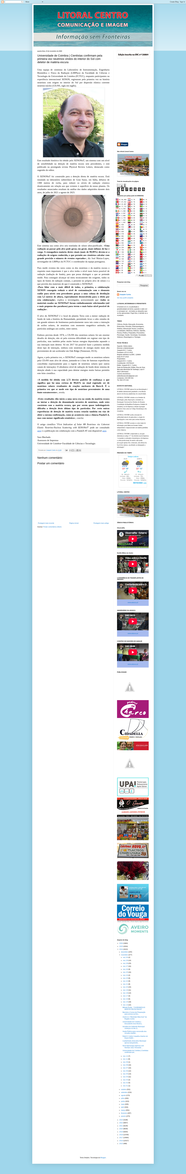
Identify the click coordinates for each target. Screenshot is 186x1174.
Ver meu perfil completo (125, 298)
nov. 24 (125, 975)
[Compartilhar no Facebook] (77, 450)
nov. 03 (125, 1080)
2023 (121, 1120)
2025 (121, 946)
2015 (121, 1143)
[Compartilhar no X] (75, 450)
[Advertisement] (133, 101)
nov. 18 (125, 993)
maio (123, 1104)
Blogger (103, 1158)
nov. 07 (125, 1068)
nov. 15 (125, 1002)
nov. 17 (125, 996)
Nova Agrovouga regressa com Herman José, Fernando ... (133, 1046)
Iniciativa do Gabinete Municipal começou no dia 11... (134, 1027)
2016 (121, 1141)
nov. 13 (125, 1005)
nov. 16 (125, 999)
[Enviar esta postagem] (66, 450)
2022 (121, 1123)
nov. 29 (125, 960)
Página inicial (74, 523)
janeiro (123, 1116)
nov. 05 (125, 1074)
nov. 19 (125, 990)
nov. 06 (125, 1071)
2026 (121, 943)
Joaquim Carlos (125, 294)
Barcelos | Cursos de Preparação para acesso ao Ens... (134, 1013)
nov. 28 (125, 963)
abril (123, 1107)
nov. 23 (125, 978)
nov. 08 (125, 1065)
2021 (121, 1126)
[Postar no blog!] (72, 450)
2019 (121, 1132)
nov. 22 (125, 981)
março (123, 1110)
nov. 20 (125, 987)
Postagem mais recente (46, 523)
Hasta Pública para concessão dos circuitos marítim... (135, 1032)
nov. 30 (125, 957)
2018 (121, 1135)
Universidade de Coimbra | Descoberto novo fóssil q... (133, 1022)
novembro (124, 955)
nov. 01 (125, 1086)
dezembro (124, 952)
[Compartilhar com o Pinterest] (80, 450)
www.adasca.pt (133, 602)
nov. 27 (125, 966)
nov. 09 (125, 1062)
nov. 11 (125, 1059)
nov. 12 (125, 1056)
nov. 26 (125, 969)
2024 (121, 949)
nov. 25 (125, 972)
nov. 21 (125, 984)
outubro (124, 1089)
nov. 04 (125, 1077)
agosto (123, 1095)
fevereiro (124, 1113)
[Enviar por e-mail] (70, 450)
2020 (121, 1129)
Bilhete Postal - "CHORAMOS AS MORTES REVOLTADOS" (134, 1008)
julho (123, 1098)
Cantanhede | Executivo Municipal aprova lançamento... (134, 1042)
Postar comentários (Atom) (52, 527)
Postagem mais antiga (101, 523)
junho (123, 1101)
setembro (124, 1092)
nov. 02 (125, 1083)
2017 (121, 1138)
